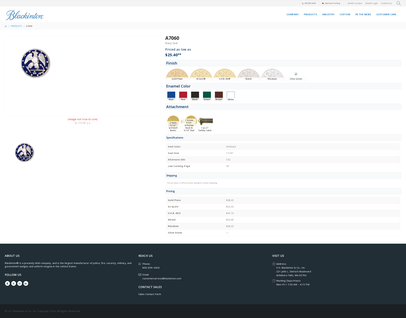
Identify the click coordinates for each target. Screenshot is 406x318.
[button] (398, 3)
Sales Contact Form (149, 294)
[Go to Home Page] (6, 26)
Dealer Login (372, 3)
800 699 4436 (310, 3)
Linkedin (25, 283)
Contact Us (386, 3)
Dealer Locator (355, 3)
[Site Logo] (24, 14)
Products (310, 14)
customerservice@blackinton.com (161, 278)
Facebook (7, 283)
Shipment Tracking (332, 3)
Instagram (19, 283)
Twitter (13, 283)
